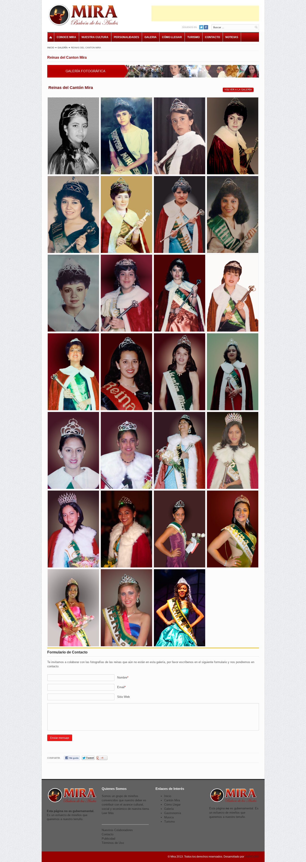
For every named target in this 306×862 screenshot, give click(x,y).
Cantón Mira (172, 800)
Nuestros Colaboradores (117, 830)
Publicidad (108, 838)
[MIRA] (84, 16)
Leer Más (108, 813)
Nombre (122, 677)
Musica (169, 817)
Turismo (193, 37)
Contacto (212, 37)
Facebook (206, 27)
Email (121, 687)
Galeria (150, 37)
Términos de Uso (113, 843)
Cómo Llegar (172, 37)
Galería (63, 47)
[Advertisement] (205, 13)
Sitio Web (123, 696)
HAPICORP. (252, 856)
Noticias (231, 37)
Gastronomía (172, 813)
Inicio (50, 47)
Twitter (201, 27)
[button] (73, 136)
